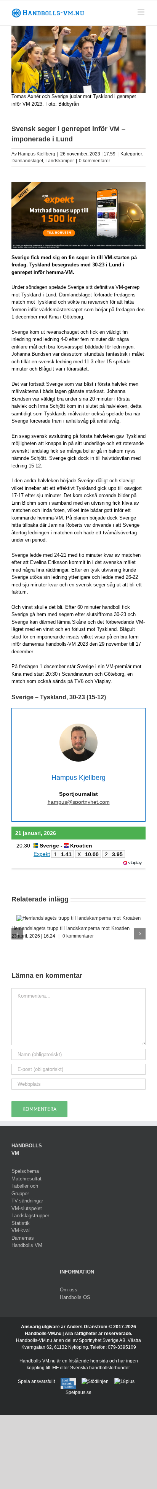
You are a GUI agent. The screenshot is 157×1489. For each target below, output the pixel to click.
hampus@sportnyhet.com (79, 802)
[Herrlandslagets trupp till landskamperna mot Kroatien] (78, 918)
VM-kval (20, 1230)
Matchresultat (26, 1179)
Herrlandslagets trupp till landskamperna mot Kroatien (70, 928)
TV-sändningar (27, 1201)
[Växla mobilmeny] (142, 12)
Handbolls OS (75, 1297)
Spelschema (25, 1171)
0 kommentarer (94, 160)
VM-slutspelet (26, 1208)
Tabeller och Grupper (24, 1189)
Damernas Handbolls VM (26, 1241)
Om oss (68, 1290)
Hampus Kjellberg (36, 154)
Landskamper (59, 160)
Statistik (20, 1223)
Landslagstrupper (29, 1215)
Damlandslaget (27, 160)
